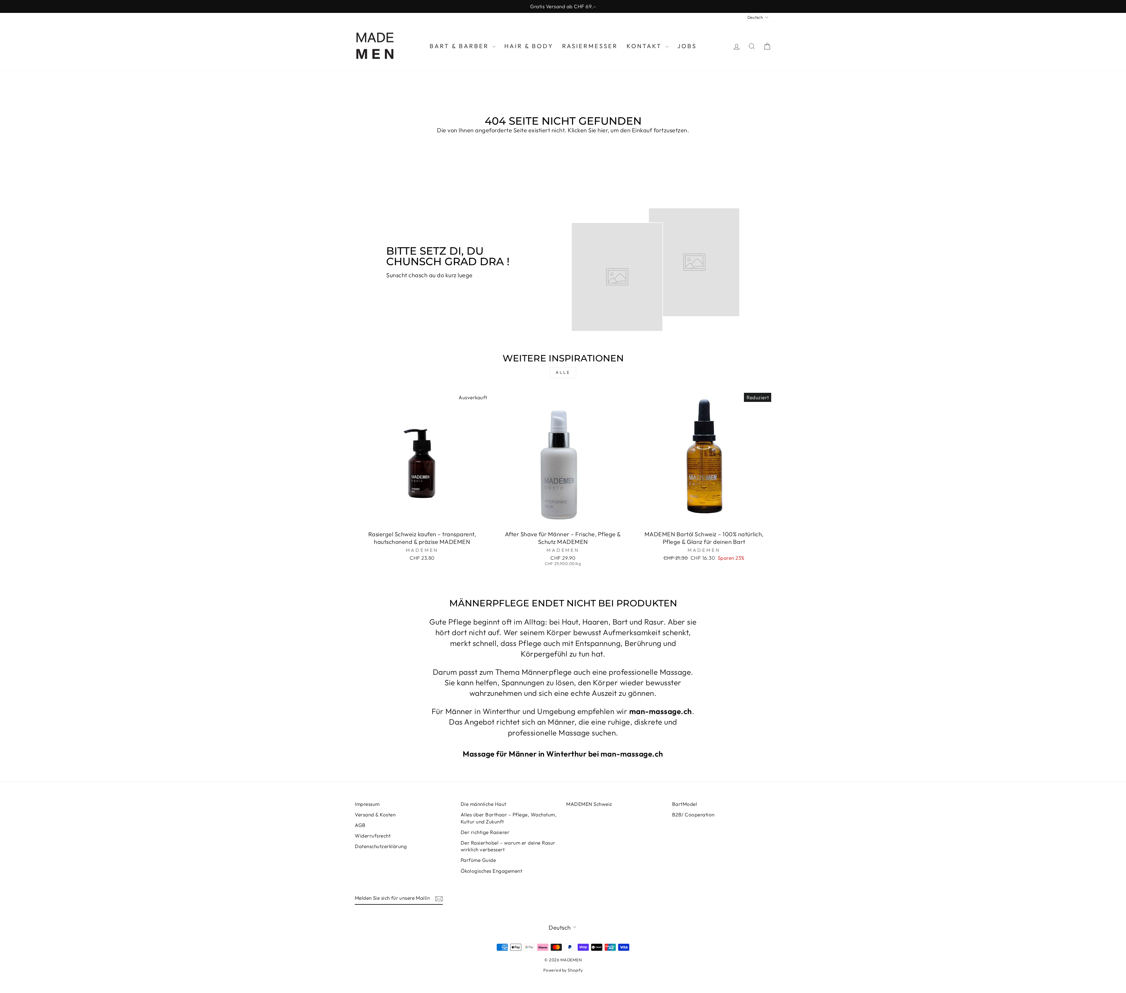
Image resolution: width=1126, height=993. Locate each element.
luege (465, 275)
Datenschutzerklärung (381, 846)
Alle (563, 372)
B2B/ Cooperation (693, 814)
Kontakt (645, 46)
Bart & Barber (460, 46)
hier (603, 130)
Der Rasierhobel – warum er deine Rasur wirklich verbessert (508, 846)
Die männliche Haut (483, 804)
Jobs (687, 46)
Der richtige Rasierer (485, 832)
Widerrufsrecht (373, 836)
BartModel (684, 804)
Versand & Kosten (375, 814)
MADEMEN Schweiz (589, 804)
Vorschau (422, 520)
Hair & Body (528, 46)
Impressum (367, 804)
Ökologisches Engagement (492, 871)
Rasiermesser (590, 46)
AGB (360, 825)
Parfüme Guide (478, 860)
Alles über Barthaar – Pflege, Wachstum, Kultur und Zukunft (509, 818)
